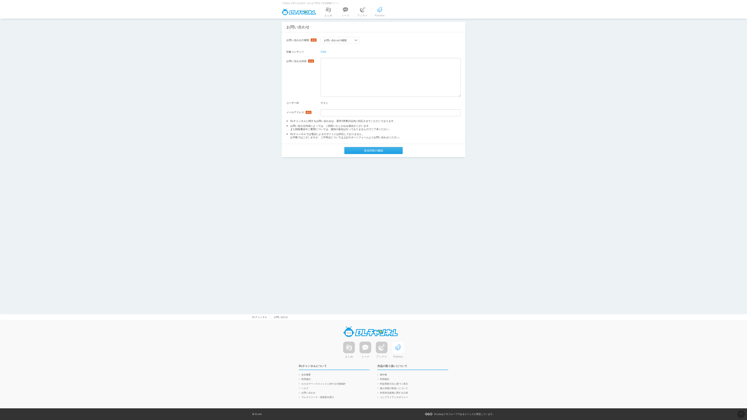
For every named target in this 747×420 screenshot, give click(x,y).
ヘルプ (304, 388)
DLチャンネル (299, 12)
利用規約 (306, 379)
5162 (323, 51)
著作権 (383, 374)
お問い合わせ (308, 392)
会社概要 (306, 374)
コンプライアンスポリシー (394, 397)
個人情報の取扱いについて (394, 388)
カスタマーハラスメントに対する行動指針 (323, 383)
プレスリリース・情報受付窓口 (317, 397)
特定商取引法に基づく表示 (394, 383)
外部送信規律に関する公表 (394, 392)
